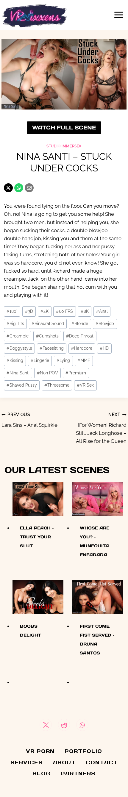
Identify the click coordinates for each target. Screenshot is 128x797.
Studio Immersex (64, 146)
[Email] (29, 187)
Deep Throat (79, 336)
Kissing (15, 360)
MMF (83, 360)
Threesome (56, 385)
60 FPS (64, 311)
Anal (102, 311)
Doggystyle (19, 348)
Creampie (18, 336)
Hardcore (81, 348)
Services (26, 762)
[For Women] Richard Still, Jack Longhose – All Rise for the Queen (101, 428)
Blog (41, 773)
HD (104, 348)
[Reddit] (64, 725)
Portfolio (83, 751)
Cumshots (47, 336)
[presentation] (38, 499)
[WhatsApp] (18, 187)
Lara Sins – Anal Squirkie (29, 420)
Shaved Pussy (22, 385)
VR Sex (85, 385)
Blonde (79, 323)
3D (29, 311)
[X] (8, 187)
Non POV (47, 373)
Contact (102, 762)
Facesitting (52, 348)
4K (44, 311)
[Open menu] (119, 15)
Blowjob (105, 323)
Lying (63, 360)
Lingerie (40, 360)
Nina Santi (18, 373)
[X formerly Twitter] (46, 725)
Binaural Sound (48, 323)
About (64, 762)
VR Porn (40, 751)
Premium (75, 373)
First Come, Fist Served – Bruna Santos (97, 639)
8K (85, 311)
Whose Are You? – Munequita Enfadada (94, 541)
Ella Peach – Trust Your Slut (37, 536)
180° (12, 311)
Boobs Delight (30, 630)
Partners (78, 773)
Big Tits (15, 323)
